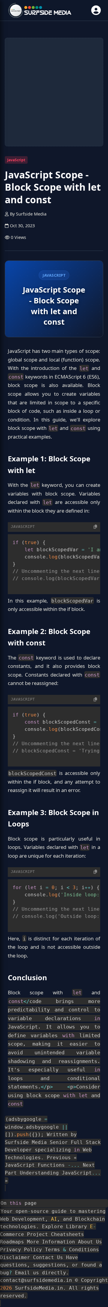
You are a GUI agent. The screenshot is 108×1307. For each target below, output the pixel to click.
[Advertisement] (54, 92)
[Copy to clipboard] (95, 527)
